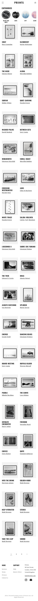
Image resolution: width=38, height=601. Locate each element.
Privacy (4, 575)
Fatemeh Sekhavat (26, 454)
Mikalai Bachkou (8, 395)
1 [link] (11, 554)
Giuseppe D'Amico (26, 337)
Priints (11, 595)
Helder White (6, 103)
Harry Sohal (6, 426)
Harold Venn (6, 192)
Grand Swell (6, 337)
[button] (3, 2)
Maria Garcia (24, 307)
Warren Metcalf (25, 366)
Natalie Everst (25, 103)
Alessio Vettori (25, 278)
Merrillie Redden (26, 74)
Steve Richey (6, 454)
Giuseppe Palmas (26, 249)
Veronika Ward (25, 424)
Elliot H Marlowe (26, 190)
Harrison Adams (7, 483)
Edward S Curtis (8, 278)
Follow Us (5, 578)
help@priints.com (30, 575)
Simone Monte (7, 74)
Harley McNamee (26, 44)
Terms (4, 572)
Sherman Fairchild (8, 161)
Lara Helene (24, 395)
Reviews (4, 569)
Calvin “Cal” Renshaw (27, 220)
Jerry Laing (24, 132)
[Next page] (27, 554)
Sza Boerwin (6, 307)
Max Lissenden (7, 44)
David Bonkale (7, 132)
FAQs (14, 569)
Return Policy (17, 572)
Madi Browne (24, 483)
